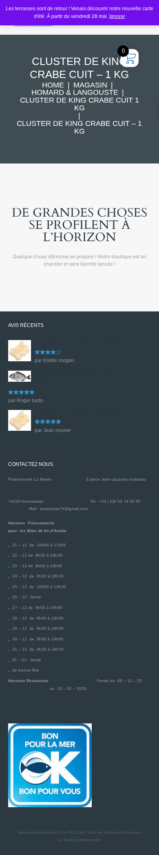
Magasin (90, 85)
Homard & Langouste (74, 92)
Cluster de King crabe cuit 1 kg (79, 104)
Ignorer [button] (117, 16)
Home (53, 85)
